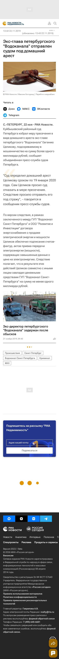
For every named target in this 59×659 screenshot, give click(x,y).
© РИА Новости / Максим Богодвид (18, 94)
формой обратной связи (42, 618)
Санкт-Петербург (33, 353)
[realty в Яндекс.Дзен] (21, 519)
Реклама (26, 542)
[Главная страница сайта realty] (19, 23)
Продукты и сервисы (46, 542)
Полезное (49, 537)
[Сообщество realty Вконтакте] (34, 519)
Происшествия (12, 353)
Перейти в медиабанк (45, 94)
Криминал (44, 358)
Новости (7, 537)
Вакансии (8, 555)
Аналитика (20, 537)
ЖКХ (7, 363)
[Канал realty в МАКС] (9, 519)
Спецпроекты (10, 542)
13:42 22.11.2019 (12, 31)
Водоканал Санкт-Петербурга (20, 358)
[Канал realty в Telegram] (46, 519)
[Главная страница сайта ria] (3, 23)
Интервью (35, 537)
